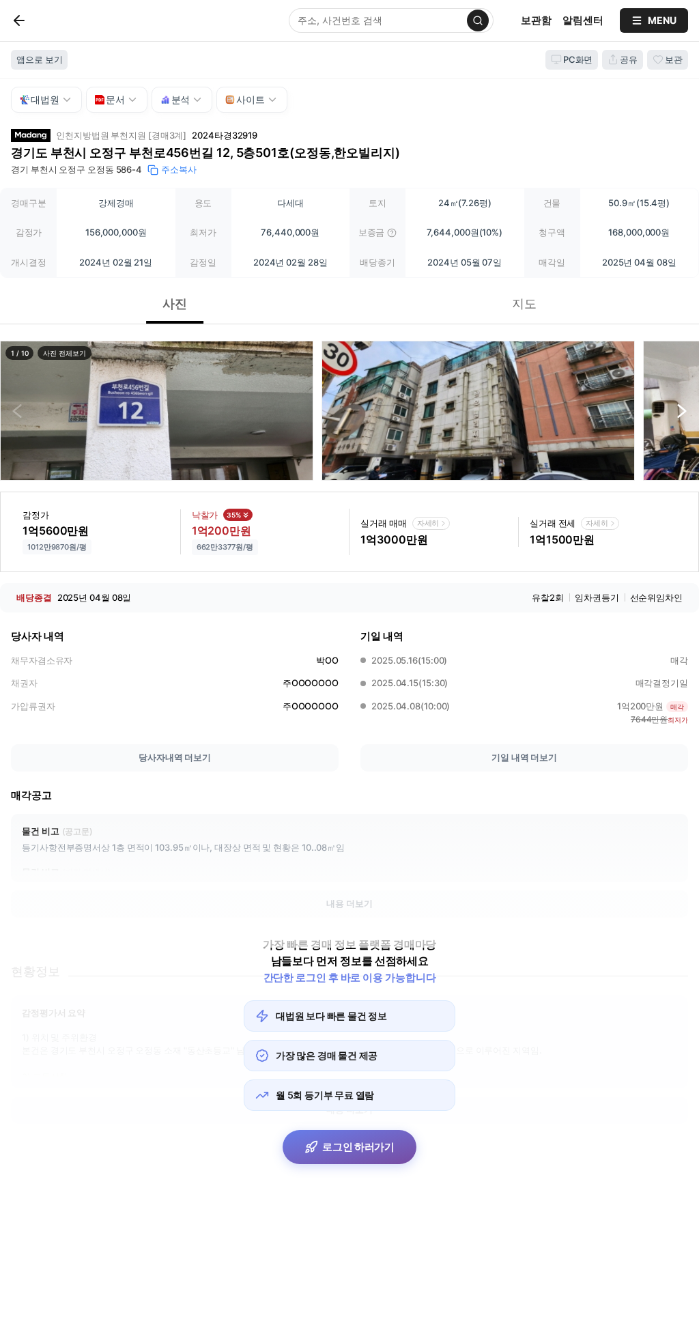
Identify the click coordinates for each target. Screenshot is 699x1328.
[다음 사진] (682, 411)
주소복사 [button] (179, 169)
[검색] (478, 20)
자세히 (428, 523)
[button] (157, 410)
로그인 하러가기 (358, 1146)
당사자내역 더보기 (175, 757)
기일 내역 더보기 (524, 757)
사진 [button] (174, 303)
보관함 (536, 20)
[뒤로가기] (41, 20)
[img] (392, 233)
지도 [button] (524, 303)
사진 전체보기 (64, 353)
